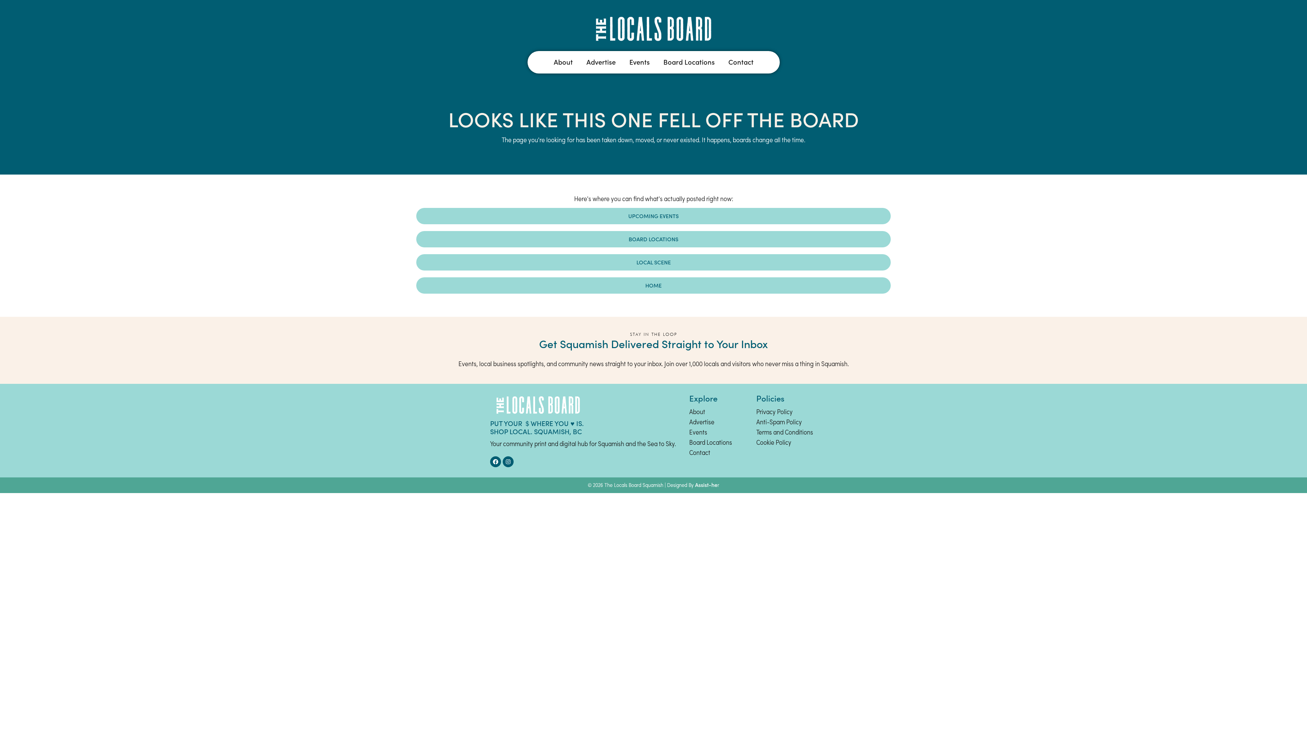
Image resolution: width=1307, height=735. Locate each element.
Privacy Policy (774, 412)
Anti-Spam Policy (779, 422)
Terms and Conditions (784, 432)
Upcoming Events (653, 216)
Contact (741, 62)
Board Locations (689, 62)
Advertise (601, 62)
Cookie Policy (773, 443)
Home (653, 285)
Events (639, 62)
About (563, 62)
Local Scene (653, 262)
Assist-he (706, 484)
